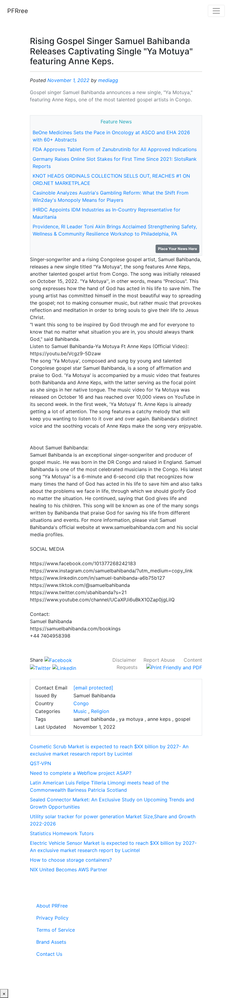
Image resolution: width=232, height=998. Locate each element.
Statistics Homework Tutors (62, 833)
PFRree (17, 10)
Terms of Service (55, 930)
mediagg (108, 80)
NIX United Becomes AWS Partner (68, 870)
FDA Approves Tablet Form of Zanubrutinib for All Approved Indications (115, 149)
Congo (81, 703)
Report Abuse (159, 660)
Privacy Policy (52, 918)
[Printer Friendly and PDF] (174, 667)
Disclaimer (124, 660)
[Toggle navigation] (216, 11)
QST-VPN (40, 763)
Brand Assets (51, 942)
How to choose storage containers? (71, 860)
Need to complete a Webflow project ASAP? (80, 773)
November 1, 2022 (68, 80)
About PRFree (52, 906)
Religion (100, 711)
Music (80, 711)
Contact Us (49, 954)
